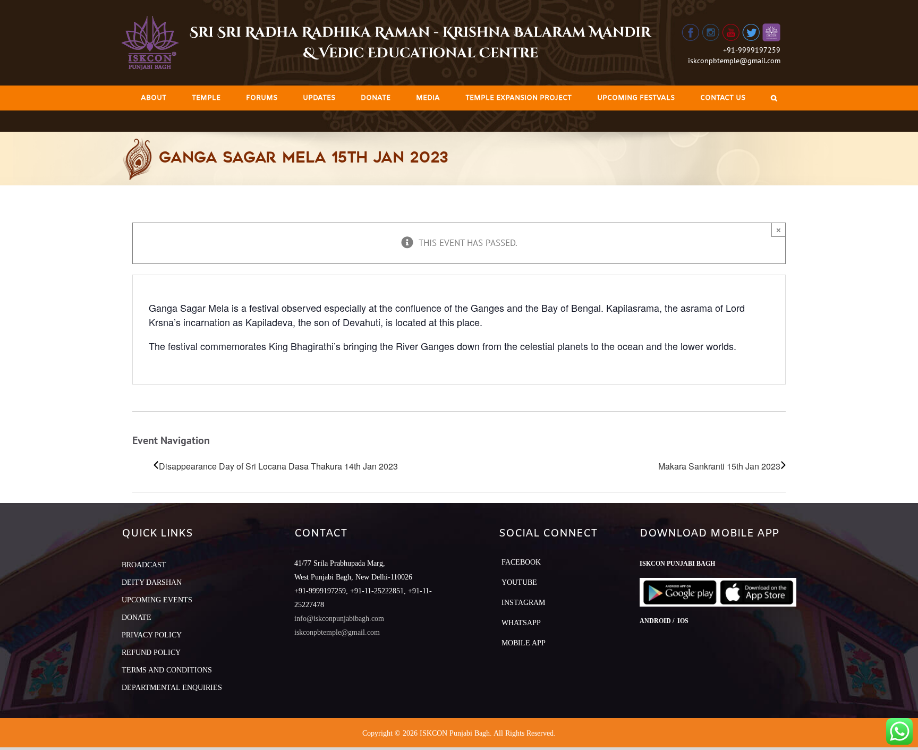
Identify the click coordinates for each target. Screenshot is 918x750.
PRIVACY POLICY (152, 635)
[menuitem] (153, 98)
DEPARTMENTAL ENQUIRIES (172, 688)
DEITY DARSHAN (152, 582)
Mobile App (524, 643)
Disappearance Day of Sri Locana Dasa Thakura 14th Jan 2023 (278, 466)
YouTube (519, 582)
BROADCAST (144, 565)
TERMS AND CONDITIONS (167, 670)
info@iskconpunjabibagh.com (339, 619)
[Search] (774, 98)
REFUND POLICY (151, 653)
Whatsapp (521, 623)
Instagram (523, 603)
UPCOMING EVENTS (157, 600)
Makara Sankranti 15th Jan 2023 (719, 466)
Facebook (521, 562)
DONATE (136, 617)
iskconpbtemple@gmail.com (734, 60)
